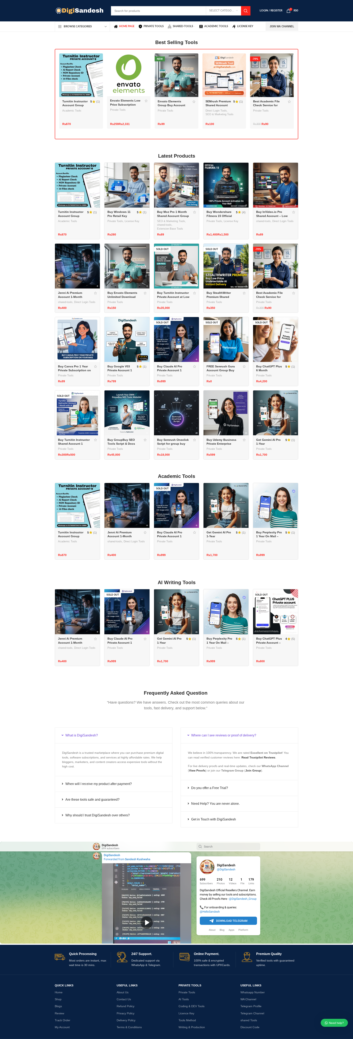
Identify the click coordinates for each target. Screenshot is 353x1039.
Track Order (62, 1020)
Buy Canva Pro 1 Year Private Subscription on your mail (74, 370)
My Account (62, 1027)
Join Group (253, 770)
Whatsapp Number (252, 992)
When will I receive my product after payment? (98, 784)
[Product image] (81, 75)
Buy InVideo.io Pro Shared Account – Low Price (272, 215)
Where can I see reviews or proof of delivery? (223, 735)
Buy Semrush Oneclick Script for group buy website (173, 443)
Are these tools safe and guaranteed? (92, 799)
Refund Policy (125, 1006)
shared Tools (248, 1020)
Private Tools (118, 109)
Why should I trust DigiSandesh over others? (97, 815)
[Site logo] (80, 10)
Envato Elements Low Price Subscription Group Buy (125, 104)
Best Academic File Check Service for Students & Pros (266, 105)
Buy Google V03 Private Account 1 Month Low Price (119, 370)
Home (59, 992)
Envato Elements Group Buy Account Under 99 (171, 105)
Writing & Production (192, 1027)
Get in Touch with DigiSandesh (213, 819)
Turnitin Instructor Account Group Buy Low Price (75, 105)
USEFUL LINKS (127, 985)
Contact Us (124, 999)
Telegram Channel (252, 1013)
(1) (98, 101)
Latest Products (176, 156)
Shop (58, 999)
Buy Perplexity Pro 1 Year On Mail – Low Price (269, 536)
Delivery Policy (126, 1020)
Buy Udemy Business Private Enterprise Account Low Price (221, 443)
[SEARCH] (245, 10)
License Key (132, 221)
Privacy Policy (125, 1013)
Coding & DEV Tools (191, 1006)
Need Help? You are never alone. (215, 803)
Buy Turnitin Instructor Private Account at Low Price (173, 296)
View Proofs (197, 770)
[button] (113, 735)
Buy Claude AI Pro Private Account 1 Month (169, 370)
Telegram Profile (250, 1006)
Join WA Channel (282, 26)
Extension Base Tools (170, 228)
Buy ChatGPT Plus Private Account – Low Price (269, 642)
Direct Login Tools (216, 110)
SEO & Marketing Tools (219, 114)
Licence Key (186, 1013)
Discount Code (249, 1027)
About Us (122, 992)
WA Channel (248, 999)
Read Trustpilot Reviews (258, 757)
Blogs (58, 1006)
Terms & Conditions (129, 1027)
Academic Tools (71, 110)
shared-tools (164, 224)
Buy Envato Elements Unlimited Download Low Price (122, 296)
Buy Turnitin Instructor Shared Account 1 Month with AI (74, 443)
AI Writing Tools (176, 582)
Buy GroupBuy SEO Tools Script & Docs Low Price (121, 443)
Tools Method (187, 1020)
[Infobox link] (83, 959)
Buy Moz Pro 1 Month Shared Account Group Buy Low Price (173, 215)
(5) (293, 638)
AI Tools (184, 999)
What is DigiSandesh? (81, 735)
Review (59, 1013)
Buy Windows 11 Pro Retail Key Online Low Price (119, 215)
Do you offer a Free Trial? (209, 788)
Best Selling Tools (176, 42)
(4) (244, 212)
